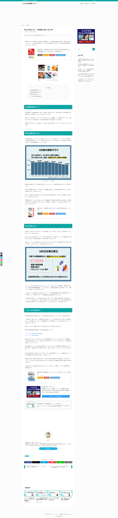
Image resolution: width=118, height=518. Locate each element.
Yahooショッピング (60, 213)
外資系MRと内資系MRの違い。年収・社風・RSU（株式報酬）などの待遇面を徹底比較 (86, 65)
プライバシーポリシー (55, 514)
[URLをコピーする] (68, 462)
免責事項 (61, 514)
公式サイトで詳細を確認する (55, 396)
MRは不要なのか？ (35, 94)
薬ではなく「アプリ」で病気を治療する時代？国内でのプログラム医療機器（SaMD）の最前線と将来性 (86, 70)
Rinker (42, 52)
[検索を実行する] (93, 49)
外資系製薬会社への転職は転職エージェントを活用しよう (49, 403)
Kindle (40, 213)
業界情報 (27, 456)
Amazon (46, 213)
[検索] (95, 0)
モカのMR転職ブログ (29, 3)
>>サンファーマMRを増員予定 (32, 335)
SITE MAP (47, 514)
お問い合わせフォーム (68, 514)
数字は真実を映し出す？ (36, 92)
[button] (28, 462)
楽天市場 (52, 213)
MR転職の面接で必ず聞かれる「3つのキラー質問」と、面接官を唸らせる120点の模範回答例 (86, 60)
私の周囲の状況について (36, 90)
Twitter (48, 448)
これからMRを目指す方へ (36, 96)
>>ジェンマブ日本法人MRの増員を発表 (33, 333)
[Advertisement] (59, 15)
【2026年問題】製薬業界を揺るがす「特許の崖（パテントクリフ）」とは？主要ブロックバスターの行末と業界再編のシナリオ (86, 75)
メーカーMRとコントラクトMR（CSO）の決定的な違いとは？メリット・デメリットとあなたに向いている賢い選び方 (86, 80)
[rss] (93, 0)
